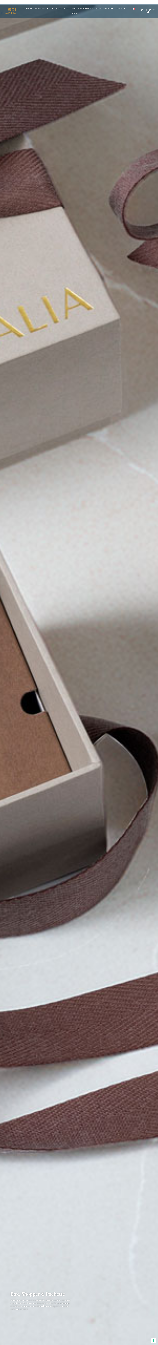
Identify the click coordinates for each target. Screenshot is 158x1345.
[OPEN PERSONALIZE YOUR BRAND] (48, 9)
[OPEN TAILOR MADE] (62, 9)
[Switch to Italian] (133, 9)
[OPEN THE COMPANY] (90, 9)
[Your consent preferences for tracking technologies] (153, 1340)
